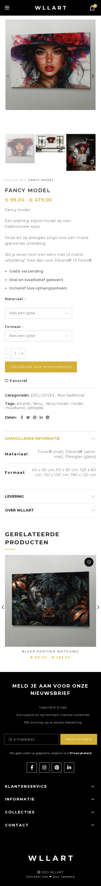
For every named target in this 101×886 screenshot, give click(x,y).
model (77, 404)
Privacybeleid (81, 753)
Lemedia (68, 876)
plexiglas (35, 408)
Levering (14, 496)
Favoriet (19, 381)
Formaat (13, 326)
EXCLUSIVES (43, 395)
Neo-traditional (70, 395)
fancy (38, 404)
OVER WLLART (19, 510)
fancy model (57, 404)
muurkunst (15, 408)
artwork (23, 404)
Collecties (15, 180)
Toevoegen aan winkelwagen (41, 367)
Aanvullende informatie (32, 438)
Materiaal (14, 299)
